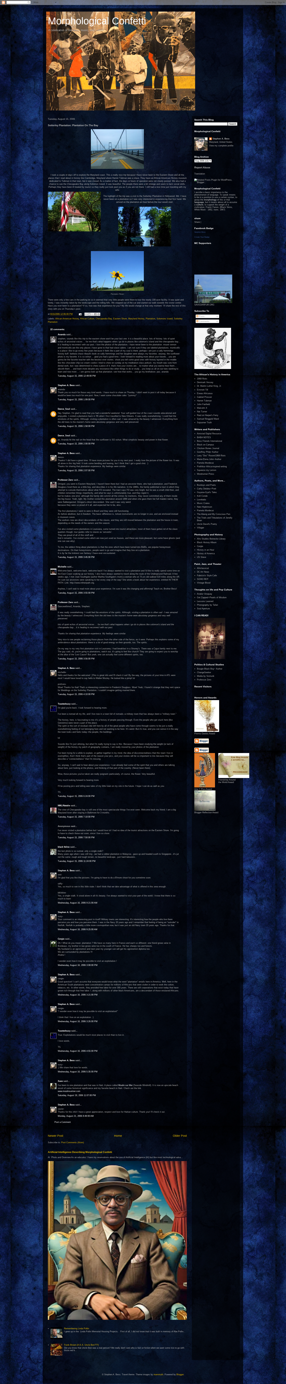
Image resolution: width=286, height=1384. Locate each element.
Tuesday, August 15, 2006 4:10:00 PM (76, 694)
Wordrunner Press (205, 474)
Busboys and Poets (206, 485)
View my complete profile (221, 145)
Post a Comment (62, 1122)
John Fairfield (203, 404)
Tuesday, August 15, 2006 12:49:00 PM (77, 376)
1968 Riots (202, 378)
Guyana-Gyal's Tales (207, 492)
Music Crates (203, 503)
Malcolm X (202, 408)
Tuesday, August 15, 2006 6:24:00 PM (76, 796)
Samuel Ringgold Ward (208, 419)
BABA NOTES (204, 437)
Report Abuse (202, 167)
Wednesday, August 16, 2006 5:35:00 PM (77, 1071)
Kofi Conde (202, 496)
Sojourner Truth (204, 422)
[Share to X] (92, 314)
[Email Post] (80, 314)
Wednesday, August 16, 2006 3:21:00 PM (77, 995)
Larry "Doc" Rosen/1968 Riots (211, 455)
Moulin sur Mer (125, 1085)
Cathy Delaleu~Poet (206, 488)
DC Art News (203, 572)
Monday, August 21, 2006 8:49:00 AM (76, 1116)
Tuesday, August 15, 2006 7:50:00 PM (76, 837)
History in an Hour (205, 550)
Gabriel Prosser (204, 397)
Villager (200, 527)
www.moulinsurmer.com (69, 1091)
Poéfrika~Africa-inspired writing (212, 466)
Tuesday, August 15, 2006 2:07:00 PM (76, 470)
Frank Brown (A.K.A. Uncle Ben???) (81, 1345)
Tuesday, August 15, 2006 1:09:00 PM (76, 399)
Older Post (180, 1135)
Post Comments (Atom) (72, 1142)
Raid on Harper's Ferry (207, 415)
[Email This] (86, 314)
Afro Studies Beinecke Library (211, 539)
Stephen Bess (200, 232)
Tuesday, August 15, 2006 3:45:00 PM (76, 557)
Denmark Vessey (205, 382)
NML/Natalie (64, 805)
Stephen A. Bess (66, 385)
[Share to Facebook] (95, 314)
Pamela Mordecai (205, 463)
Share (197, 222)
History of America (206, 553)
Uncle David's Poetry (207, 524)
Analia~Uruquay (204, 594)
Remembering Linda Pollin (76, 1328)
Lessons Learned (205, 601)
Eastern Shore (120, 318)
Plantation (150, 318)
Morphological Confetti (97, 20)
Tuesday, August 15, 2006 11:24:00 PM (76, 861)
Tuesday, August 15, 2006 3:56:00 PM (76, 658)
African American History (67, 318)
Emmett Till (202, 390)
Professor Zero (65, 480)
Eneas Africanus (205, 393)
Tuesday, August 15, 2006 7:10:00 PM (76, 817)
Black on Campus (205, 444)
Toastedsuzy (64, 704)
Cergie (61, 939)
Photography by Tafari (207, 605)
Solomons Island (165, 318)
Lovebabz (201, 499)
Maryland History (136, 318)
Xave (60, 1081)
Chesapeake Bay (104, 318)
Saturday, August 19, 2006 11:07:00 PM (77, 1095)
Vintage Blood (203, 583)
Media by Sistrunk (205, 676)
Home (118, 1135)
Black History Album (206, 542)
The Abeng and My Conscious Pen (213, 514)
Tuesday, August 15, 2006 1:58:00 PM (76, 426)
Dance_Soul (64, 409)
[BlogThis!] (89, 314)
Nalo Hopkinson (204, 507)
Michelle (62, 566)
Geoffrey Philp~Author (207, 452)
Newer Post (55, 1135)
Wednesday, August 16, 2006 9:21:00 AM (77, 903)
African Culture (87, 318)
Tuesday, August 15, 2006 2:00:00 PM (76, 443)
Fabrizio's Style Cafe (207, 575)
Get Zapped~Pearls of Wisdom (212, 597)
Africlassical (203, 568)
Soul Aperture (203, 608)
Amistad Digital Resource (209, 433)
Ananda (62, 334)
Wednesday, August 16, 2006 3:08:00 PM (77, 965)
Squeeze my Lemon (206, 470)
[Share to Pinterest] (98, 314)
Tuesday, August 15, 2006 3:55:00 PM (76, 593)
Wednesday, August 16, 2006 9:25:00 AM (77, 929)
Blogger (180, 1374)
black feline (64, 847)
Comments (203, 321)
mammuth (158, 1374)
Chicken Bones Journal (208, 448)
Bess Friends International (209, 441)
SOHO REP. (203, 579)
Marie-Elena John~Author (209, 459)
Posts (201, 316)
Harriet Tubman (204, 400)
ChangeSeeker (204, 672)
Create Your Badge (202, 237)
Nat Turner (202, 411)
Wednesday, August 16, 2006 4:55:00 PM (77, 1051)
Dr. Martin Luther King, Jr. (209, 386)
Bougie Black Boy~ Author (209, 669)
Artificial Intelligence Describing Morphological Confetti (80, 1152)
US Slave (201, 557)
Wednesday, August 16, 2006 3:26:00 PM (77, 1021)
